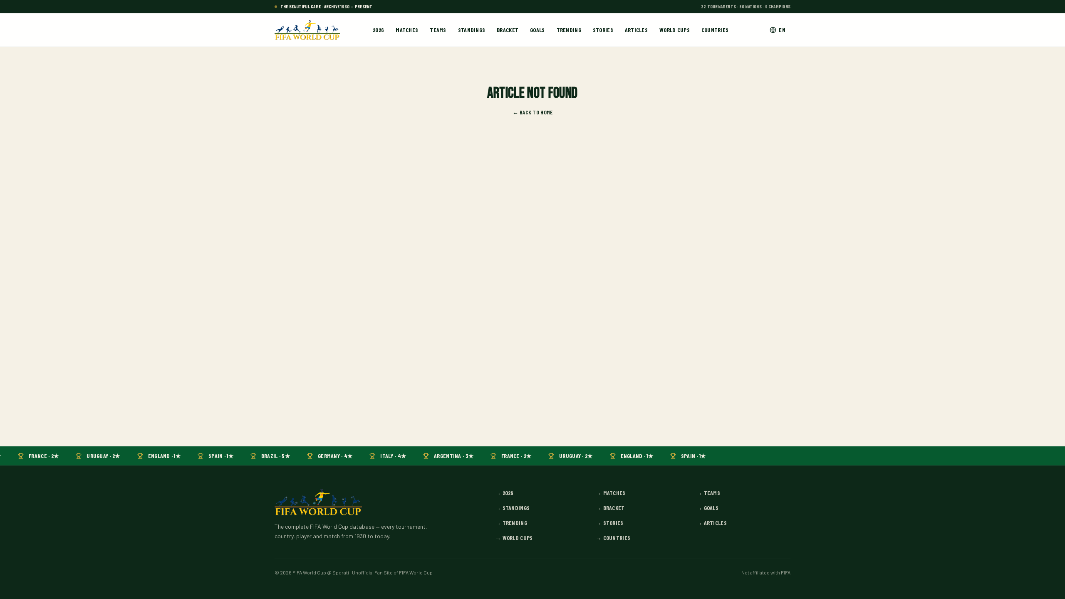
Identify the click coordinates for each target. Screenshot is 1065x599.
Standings (471, 29)
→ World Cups (513, 537)
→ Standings (512, 507)
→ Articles (711, 522)
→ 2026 (504, 492)
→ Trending (511, 522)
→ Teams (708, 492)
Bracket (507, 29)
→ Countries (613, 537)
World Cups (674, 29)
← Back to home (533, 112)
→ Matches (611, 492)
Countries (715, 29)
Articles (636, 29)
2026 (378, 29)
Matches (407, 29)
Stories (603, 29)
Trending (569, 29)
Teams (438, 29)
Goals (537, 29)
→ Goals (707, 507)
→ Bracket (610, 507)
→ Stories (610, 522)
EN (782, 29)
